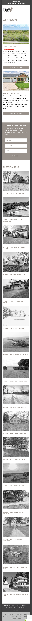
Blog (15, 608)
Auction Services (9, 605)
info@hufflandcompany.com (16, 3)
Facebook (22, 608)
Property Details (16, 67)
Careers (24, 605)
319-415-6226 (16, 1)
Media (17, 605)
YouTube (15, 610)
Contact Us (8, 608)
